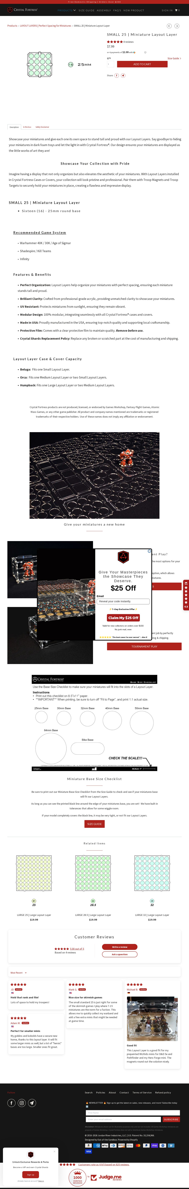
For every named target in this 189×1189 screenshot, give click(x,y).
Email (100, 596)
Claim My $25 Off (123, 618)
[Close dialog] (149, 551)
